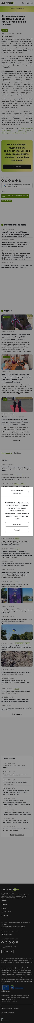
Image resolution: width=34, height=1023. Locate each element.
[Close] (28, 492)
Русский (17, 530)
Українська (17, 524)
